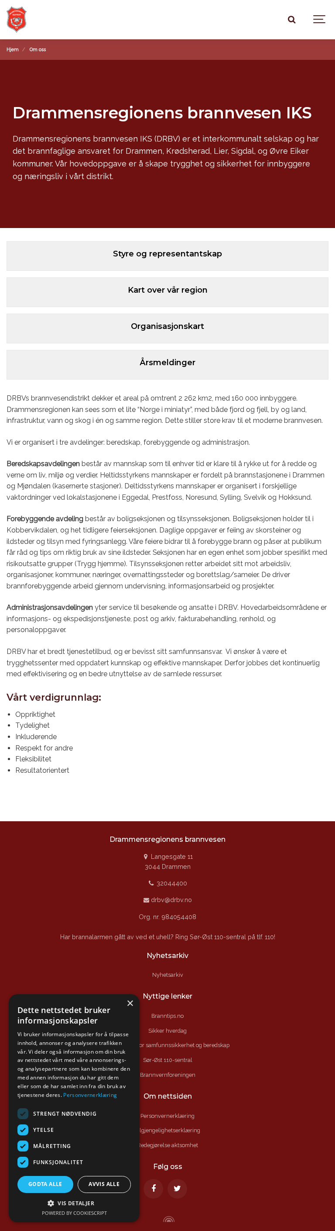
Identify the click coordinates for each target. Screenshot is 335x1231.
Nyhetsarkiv (167, 975)
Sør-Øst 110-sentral (167, 1060)
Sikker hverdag (167, 1030)
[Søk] (291, 19)
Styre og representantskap (167, 254)
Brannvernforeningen (167, 1075)
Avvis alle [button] (104, 1184)
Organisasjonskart (167, 326)
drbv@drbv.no (170, 899)
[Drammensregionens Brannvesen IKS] (28, 19)
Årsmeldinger (167, 362)
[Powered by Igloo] (167, 1219)
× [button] (129, 1003)
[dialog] (74, 1108)
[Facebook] (153, 1189)
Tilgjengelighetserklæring (167, 1130)
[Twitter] (177, 1189)
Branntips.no (167, 1016)
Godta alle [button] (45, 1184)
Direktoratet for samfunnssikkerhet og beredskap (167, 1045)
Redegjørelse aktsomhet (167, 1145)
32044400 (171, 883)
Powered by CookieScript (74, 1213)
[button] (74, 1203)
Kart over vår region (168, 290)
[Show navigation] (319, 19)
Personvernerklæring (167, 1116)
